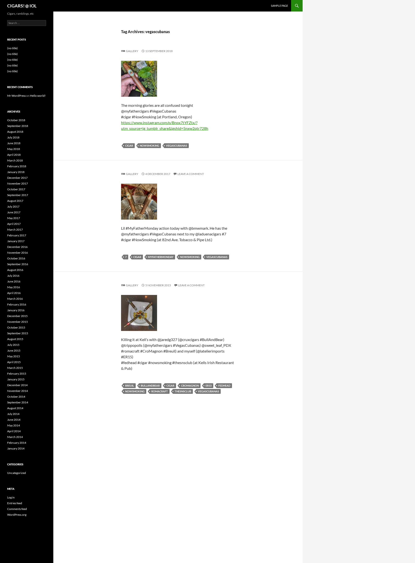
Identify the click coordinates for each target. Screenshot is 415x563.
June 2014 (13, 419)
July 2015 (13, 345)
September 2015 (17, 333)
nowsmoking (149, 145)
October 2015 (16, 327)
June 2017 (13, 212)
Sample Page (279, 5)
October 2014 (16, 396)
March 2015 (15, 368)
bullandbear (150, 385)
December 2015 (17, 316)
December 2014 (17, 385)
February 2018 (16, 166)
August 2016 (15, 270)
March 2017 (15, 229)
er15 (209, 385)
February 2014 (16, 442)
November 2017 (17, 183)
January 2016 (15, 310)
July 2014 (13, 414)
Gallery (132, 51)
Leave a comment (190, 174)
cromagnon (190, 385)
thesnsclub (183, 391)
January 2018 (15, 172)
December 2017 (17, 178)
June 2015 (13, 350)
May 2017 (13, 218)
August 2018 (15, 131)
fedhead (224, 385)
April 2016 (14, 293)
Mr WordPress (16, 95)
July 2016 (13, 275)
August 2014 (15, 408)
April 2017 (14, 224)
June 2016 (13, 281)
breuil (129, 385)
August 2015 (15, 339)
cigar (129, 145)
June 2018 (13, 143)
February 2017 (16, 235)
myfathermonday (160, 256)
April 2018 (14, 154)
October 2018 (16, 120)
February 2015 (16, 373)
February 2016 (16, 304)
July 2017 (13, 206)
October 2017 (16, 189)
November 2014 (17, 391)
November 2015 (17, 321)
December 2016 (17, 247)
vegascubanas (176, 145)
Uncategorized (16, 473)
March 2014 (15, 437)
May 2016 (13, 287)
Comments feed (17, 509)
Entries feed (14, 503)
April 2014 (14, 431)
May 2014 (13, 425)
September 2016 (17, 264)
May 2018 (13, 149)
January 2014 (15, 448)
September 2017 (17, 195)
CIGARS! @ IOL (22, 5)
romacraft (159, 391)
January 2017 (15, 241)
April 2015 (14, 362)
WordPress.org (16, 514)
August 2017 (15, 201)
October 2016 (16, 258)
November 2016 (17, 252)
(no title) (12, 48)
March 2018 (15, 160)
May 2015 (13, 356)
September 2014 (17, 402)
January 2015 (15, 379)
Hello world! (38, 95)
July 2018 (13, 137)
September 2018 (17, 126)
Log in (11, 497)
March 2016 (15, 298)
